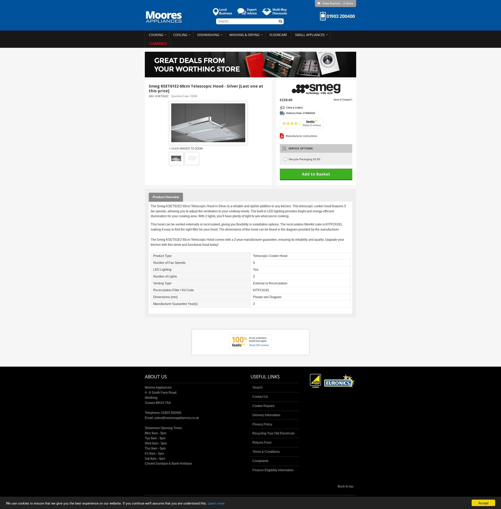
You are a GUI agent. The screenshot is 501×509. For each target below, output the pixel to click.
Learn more (216, 503)
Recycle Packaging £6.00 (304, 159)
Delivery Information (266, 415)
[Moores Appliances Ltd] (164, 17)
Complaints (260, 461)
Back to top (345, 486)
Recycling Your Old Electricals (273, 433)
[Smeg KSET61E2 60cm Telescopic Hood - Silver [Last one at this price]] (176, 158)
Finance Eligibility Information (273, 470)
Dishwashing (208, 35)
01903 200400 (171, 412)
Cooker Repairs (263, 406)
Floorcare (278, 35)
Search (257, 387)
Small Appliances (310, 35)
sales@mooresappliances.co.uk (176, 417)
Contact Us (260, 396)
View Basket (337, 3)
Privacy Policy (262, 424)
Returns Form (261, 442)
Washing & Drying (244, 35)
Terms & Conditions (266, 451)
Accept (483, 502)
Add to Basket (316, 174)
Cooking (156, 35)
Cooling (180, 35)
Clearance (158, 43)
